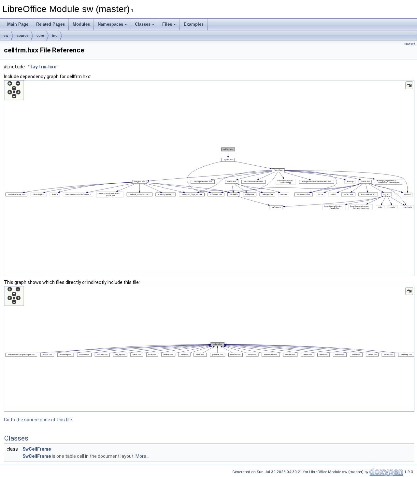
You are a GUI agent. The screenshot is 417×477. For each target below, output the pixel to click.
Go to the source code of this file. (38, 419)
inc (54, 35)
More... (142, 456)
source (22, 35)
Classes (143, 24)
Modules (81, 24)
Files (167, 24)
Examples (194, 24)
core (40, 35)
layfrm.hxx (43, 66)
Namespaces (110, 24)
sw (6, 35)
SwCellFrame (36, 449)
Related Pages (50, 24)
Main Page (17, 24)
